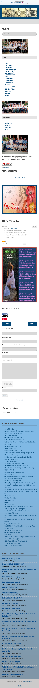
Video (7, 95)
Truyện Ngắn (9, 80)
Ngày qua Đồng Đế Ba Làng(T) (12, 674)
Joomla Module (7, 167)
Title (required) (7, 360)
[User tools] (34, 226)
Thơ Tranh (8, 65)
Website (5, 352)
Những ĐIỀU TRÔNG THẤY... (11, 608)
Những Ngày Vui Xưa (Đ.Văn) (11, 656)
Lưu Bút (8, 85)
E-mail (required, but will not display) (13, 345)
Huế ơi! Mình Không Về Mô (11, 559)
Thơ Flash (8, 67)
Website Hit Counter (19, 177)
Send (4, 396)
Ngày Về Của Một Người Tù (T (12, 598)
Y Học (7, 130)
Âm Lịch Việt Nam (11, 87)
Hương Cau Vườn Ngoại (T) (11, 582)
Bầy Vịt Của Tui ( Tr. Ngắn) (11, 577)
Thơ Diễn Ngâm (10, 72)
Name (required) (7, 337)
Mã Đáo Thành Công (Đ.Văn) (11, 644)
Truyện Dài (9, 78)
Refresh (4, 388)
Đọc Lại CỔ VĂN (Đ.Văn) (10, 587)
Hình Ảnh (8, 91)
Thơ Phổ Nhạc (10, 74)
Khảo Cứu (8, 123)
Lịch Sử (7, 125)
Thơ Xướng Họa (10, 70)
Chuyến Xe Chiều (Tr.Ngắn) (11, 662)
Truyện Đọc (9, 82)
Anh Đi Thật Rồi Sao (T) (10, 603)
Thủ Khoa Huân (27, 681)
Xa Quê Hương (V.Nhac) (10, 593)
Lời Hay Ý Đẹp (10, 89)
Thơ (6, 63)
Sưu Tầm (8, 127)
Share (5, 314)
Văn (6, 76)
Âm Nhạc (8, 93)
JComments (19, 400)
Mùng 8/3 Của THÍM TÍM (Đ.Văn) (13, 564)
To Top (20, 686)
